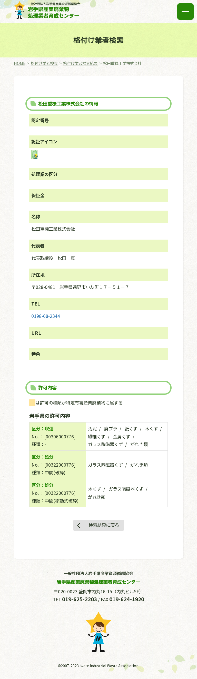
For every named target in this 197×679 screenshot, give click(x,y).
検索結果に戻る (103, 525)
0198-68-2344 (45, 316)
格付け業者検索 (44, 63)
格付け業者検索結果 (80, 63)
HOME (19, 63)
